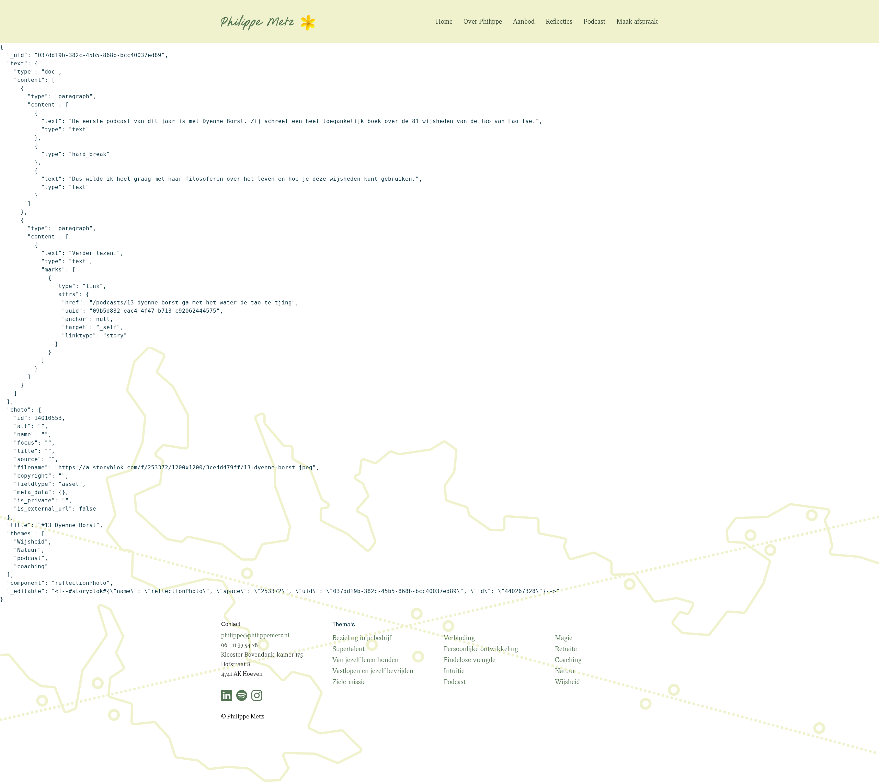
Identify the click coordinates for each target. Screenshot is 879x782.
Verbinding (459, 638)
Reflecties (559, 21)
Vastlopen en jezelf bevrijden (372, 671)
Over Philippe (483, 21)
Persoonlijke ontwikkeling (481, 649)
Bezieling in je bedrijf (361, 638)
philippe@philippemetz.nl (255, 635)
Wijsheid (567, 682)
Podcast (594, 21)
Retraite (566, 649)
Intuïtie (454, 671)
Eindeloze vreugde (469, 660)
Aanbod (524, 21)
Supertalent (348, 649)
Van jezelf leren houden (365, 660)
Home (444, 21)
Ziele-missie (349, 682)
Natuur (565, 671)
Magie (563, 638)
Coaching (568, 660)
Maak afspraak (637, 21)
